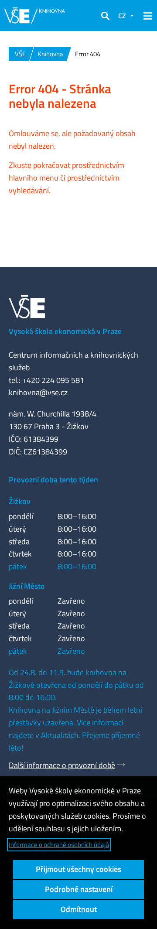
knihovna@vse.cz (38, 392)
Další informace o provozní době (62, 765)
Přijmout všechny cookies (78, 869)
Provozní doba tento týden (53, 479)
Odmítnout (79, 909)
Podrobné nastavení (79, 889)
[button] (105, 15)
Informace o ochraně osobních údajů (59, 845)
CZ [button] (122, 15)
